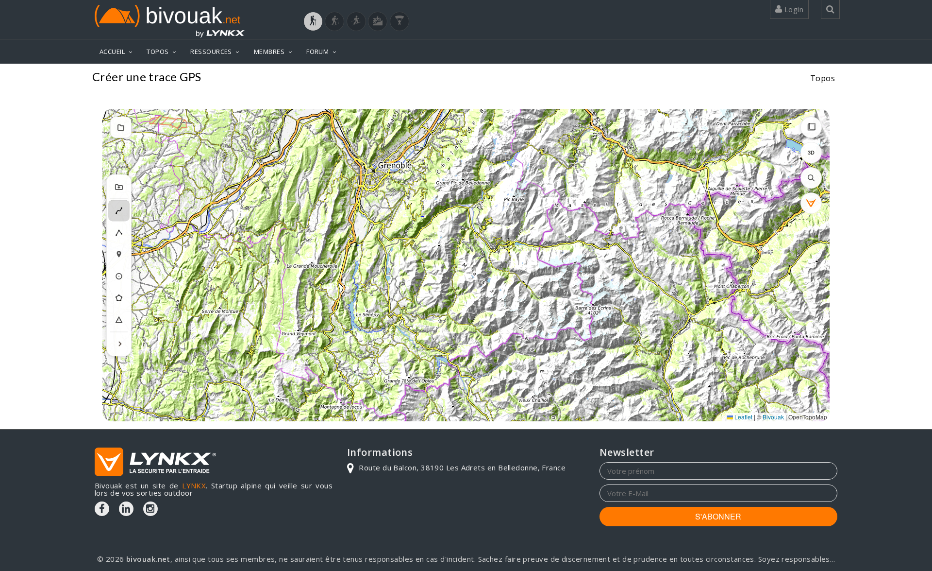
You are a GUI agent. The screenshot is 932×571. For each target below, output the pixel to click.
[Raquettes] (334, 21)
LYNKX (194, 485)
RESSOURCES (211, 51)
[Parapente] (399, 21)
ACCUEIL (112, 51)
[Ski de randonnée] (356, 21)
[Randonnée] (313, 21)
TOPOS (157, 51)
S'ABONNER (718, 516)
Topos (822, 78)
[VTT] (377, 21)
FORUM (317, 51)
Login (792, 9)
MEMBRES (269, 51)
